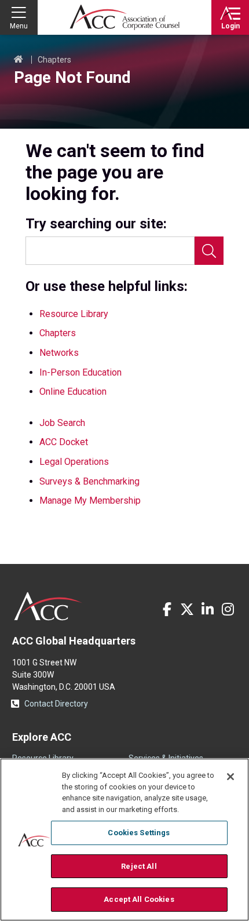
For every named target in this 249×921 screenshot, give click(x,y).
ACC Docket (63, 441)
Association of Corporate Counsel (124, 17)
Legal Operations (74, 461)
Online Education (73, 391)
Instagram (227, 609)
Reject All (138, 866)
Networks (59, 352)
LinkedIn (207, 609)
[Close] (230, 776)
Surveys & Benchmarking (89, 481)
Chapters (54, 60)
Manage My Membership (90, 500)
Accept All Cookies (139, 899)
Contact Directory (56, 703)
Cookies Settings (139, 832)
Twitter (187, 609)
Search (209, 250)
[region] (124, 839)
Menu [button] (19, 26)
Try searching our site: (96, 224)
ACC (48, 606)
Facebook (167, 609)
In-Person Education (80, 372)
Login (230, 26)
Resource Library (73, 313)
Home (18, 59)
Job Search (62, 422)
